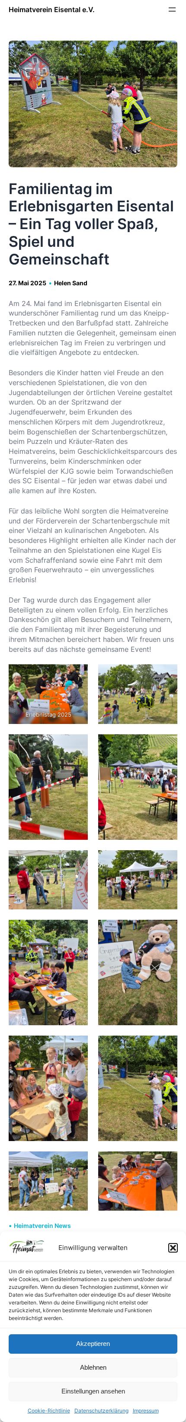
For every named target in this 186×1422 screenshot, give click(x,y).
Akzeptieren (93, 1343)
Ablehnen (93, 1367)
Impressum (146, 1410)
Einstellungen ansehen (93, 1391)
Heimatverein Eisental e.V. (52, 9)
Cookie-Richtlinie (49, 1410)
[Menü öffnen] (172, 9)
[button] (173, 1247)
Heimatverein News (42, 1225)
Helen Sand (70, 283)
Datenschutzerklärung (101, 1410)
